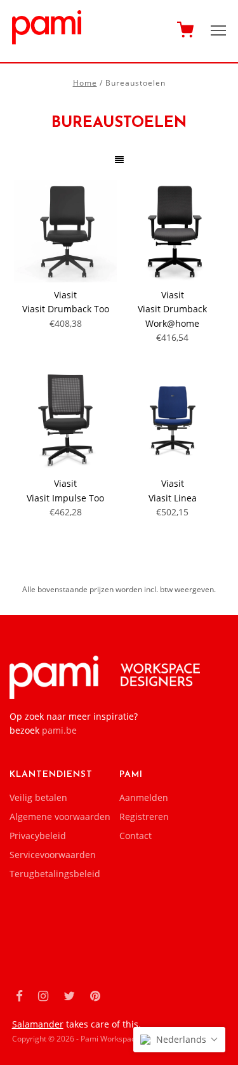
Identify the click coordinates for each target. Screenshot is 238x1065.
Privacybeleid (38, 836)
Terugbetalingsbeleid (55, 874)
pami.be (59, 730)
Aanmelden (143, 797)
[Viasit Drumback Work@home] (172, 231)
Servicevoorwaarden (53, 855)
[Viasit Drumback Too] (65, 231)
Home (85, 82)
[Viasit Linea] (172, 420)
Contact (135, 836)
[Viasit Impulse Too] (65, 420)
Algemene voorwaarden (60, 816)
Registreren (144, 816)
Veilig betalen (38, 797)
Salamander (37, 1024)
